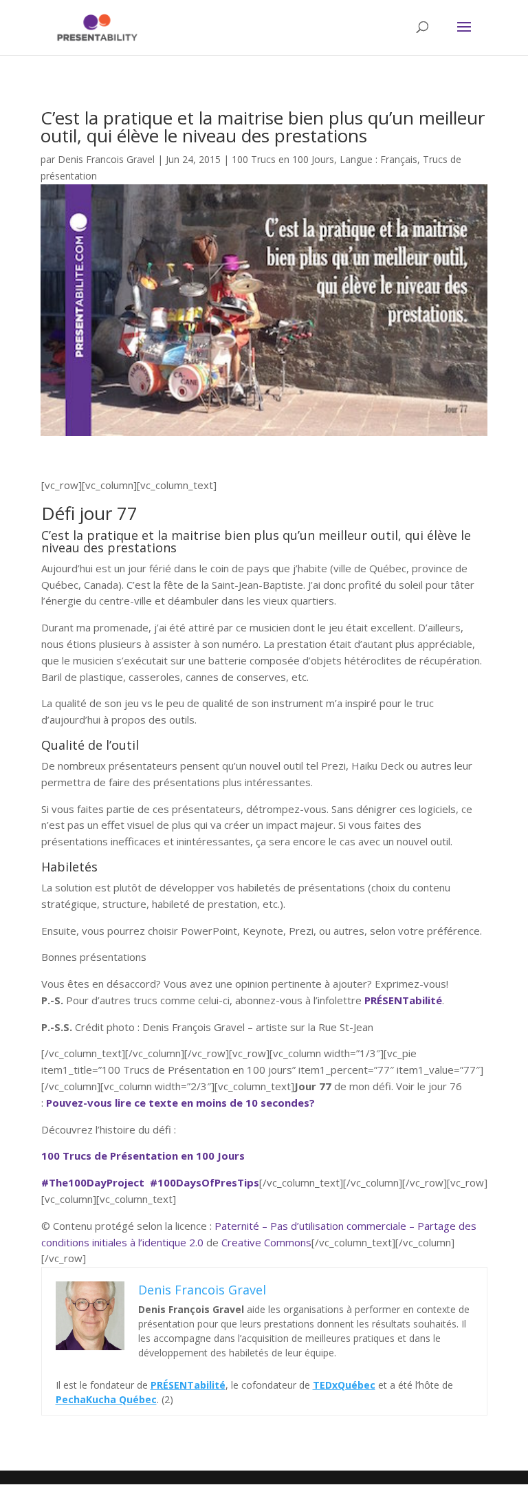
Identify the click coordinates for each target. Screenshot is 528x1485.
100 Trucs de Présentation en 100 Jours (143, 1155)
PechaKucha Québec (106, 1399)
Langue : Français (378, 159)
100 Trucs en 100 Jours (283, 159)
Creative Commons (266, 1242)
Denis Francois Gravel (106, 159)
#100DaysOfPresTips (204, 1182)
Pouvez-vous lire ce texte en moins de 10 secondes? (180, 1102)
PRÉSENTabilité (403, 1000)
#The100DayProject (92, 1182)
